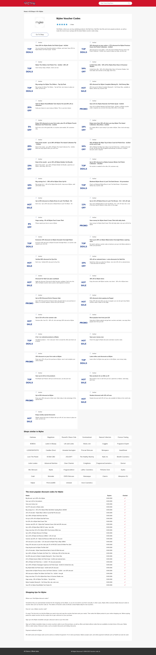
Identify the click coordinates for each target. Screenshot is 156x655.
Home (26, 11)
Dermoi (123, 463)
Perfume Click (105, 470)
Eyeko (123, 470)
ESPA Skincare (69, 476)
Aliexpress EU (123, 476)
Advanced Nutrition (51, 463)
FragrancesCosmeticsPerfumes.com (109, 463)
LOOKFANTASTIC (33, 450)
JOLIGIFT (69, 457)
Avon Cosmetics (87, 483)
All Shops (32, 11)
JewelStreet (123, 450)
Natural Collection (105, 437)
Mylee (41, 11)
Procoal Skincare (87, 450)
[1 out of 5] (57, 25)
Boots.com (87, 444)
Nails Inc (105, 457)
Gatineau (33, 437)
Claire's (105, 476)
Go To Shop (40, 34)
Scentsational (87, 437)
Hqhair (33, 483)
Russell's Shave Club (69, 437)
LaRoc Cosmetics (87, 470)
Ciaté (33, 476)
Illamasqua (87, 476)
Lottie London (32, 463)
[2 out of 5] (58, 25)
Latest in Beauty (50, 444)
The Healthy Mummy (87, 457)
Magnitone (50, 437)
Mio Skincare (32, 470)
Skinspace (105, 450)
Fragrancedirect (69, 470)
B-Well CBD (51, 457)
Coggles (105, 444)
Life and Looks (69, 444)
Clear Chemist (69, 463)
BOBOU (33, 444)
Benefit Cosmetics (123, 457)
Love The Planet (32, 457)
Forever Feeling (123, 437)
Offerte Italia (35, 651)
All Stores (27, 651)
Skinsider (51, 476)
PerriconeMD (50, 483)
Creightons (87, 463)
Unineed (69, 483)
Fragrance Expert (123, 444)
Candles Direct (51, 450)
